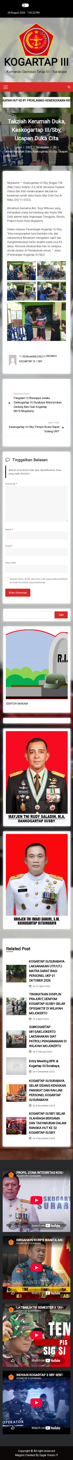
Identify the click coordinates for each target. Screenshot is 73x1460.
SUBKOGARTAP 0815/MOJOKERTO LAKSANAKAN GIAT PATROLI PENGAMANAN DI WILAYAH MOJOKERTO (48, 1036)
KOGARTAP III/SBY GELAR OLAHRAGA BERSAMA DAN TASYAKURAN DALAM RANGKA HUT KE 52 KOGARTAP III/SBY (47, 1123)
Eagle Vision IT (49, 1455)
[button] (69, 87)
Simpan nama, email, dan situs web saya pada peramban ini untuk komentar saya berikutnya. (38, 580)
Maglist (20, 1455)
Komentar (11, 483)
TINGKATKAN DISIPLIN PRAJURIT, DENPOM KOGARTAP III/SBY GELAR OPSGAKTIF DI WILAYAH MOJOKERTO (47, 1003)
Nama (9, 529)
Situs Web (10, 562)
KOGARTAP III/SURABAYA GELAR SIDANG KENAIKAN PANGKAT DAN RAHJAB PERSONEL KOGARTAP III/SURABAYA (47, 1090)
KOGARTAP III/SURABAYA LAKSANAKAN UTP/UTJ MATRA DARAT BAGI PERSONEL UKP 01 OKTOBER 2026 (46, 971)
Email (8, 545)
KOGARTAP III (36, 62)
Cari (61, 615)
